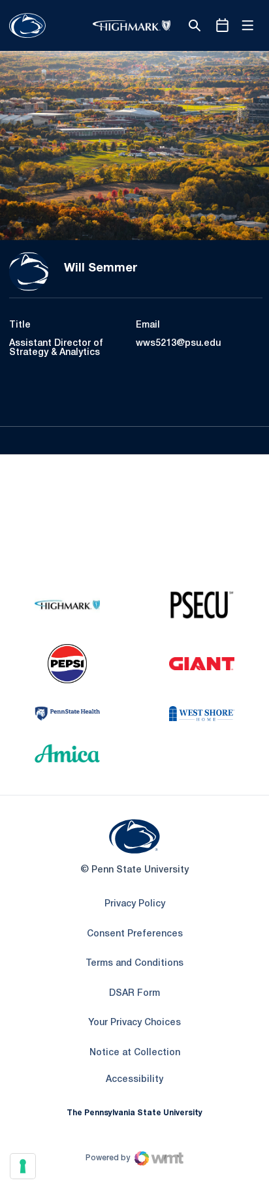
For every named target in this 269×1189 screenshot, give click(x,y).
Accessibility (134, 1079)
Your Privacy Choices (134, 1023)
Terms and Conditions (134, 963)
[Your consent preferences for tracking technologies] (22, 1166)
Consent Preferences (135, 934)
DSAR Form (134, 993)
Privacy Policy (134, 904)
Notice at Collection (134, 1053)
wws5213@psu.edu (178, 343)
